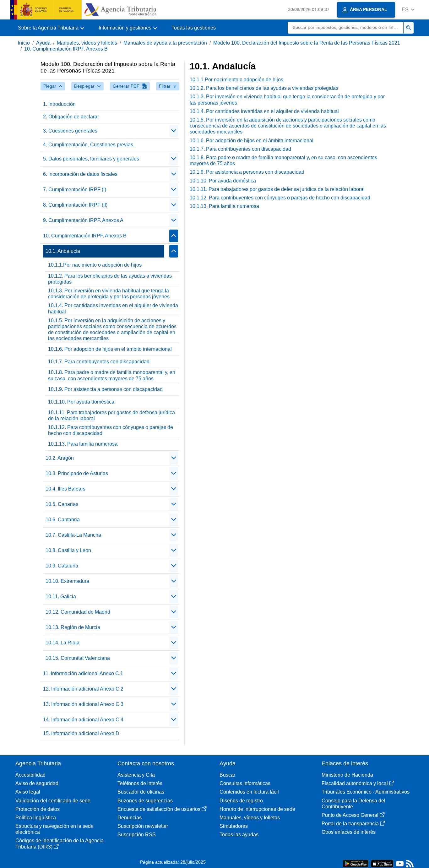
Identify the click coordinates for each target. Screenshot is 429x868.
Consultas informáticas (245, 783)
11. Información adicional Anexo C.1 (83, 673)
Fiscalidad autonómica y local (355, 783)
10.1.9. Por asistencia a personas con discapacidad (105, 389)
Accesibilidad (30, 775)
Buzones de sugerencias (145, 800)
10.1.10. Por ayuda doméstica (81, 401)
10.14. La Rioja (62, 642)
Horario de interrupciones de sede (257, 809)
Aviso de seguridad (36, 783)
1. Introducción (59, 104)
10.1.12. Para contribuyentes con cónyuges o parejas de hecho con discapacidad (110, 430)
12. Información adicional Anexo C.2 (83, 689)
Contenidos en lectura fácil (249, 792)
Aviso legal (27, 792)
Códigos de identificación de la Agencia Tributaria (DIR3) (59, 843)
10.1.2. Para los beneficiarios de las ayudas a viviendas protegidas (110, 279)
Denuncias (129, 817)
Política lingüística (35, 817)
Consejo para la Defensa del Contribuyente (353, 803)
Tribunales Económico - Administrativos (366, 792)
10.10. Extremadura (67, 581)
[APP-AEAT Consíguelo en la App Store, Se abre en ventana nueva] (382, 863)
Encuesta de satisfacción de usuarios (158, 809)
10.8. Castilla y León (68, 550)
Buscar (227, 775)
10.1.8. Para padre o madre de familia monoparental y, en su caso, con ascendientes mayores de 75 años (111, 375)
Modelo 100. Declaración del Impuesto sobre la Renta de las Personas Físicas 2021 (306, 43)
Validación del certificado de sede (52, 800)
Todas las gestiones (193, 27)
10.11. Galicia (61, 596)
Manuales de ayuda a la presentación (165, 43)
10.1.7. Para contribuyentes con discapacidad (98, 361)
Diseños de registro (241, 800)
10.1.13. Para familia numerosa (82, 444)
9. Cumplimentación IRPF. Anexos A (83, 220)
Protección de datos (37, 809)
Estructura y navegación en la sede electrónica (54, 829)
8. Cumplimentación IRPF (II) (75, 205)
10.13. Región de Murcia (73, 627)
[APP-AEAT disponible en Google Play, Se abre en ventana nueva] (355, 863)
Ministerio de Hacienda (347, 775)
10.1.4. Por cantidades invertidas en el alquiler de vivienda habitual (113, 308)
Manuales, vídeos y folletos (87, 43)
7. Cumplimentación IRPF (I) (74, 189)
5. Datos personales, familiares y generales (91, 158)
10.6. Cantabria (63, 519)
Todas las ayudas (239, 834)
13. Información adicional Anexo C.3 (83, 704)
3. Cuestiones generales (70, 130)
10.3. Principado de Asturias (77, 473)
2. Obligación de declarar (71, 116)
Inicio (24, 43)
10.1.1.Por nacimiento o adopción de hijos (95, 265)
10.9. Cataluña (62, 565)
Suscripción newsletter (142, 826)
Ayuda (43, 43)
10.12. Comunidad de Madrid (78, 612)
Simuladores (234, 826)
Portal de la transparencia (350, 823)
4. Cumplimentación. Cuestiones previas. (88, 144)
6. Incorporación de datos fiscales (80, 174)
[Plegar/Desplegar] (173, 131)
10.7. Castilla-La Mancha (73, 535)
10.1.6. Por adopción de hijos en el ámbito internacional (110, 349)
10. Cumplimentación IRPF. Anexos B (66, 49)
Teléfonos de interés (139, 783)
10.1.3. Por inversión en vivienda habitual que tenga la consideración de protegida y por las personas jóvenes (109, 293)
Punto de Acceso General (350, 815)
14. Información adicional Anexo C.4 (83, 719)
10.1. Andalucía (63, 251)
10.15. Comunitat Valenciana (78, 658)
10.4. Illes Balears (65, 488)
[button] (408, 10)
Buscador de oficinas (140, 792)
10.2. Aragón (60, 458)
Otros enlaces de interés (349, 832)
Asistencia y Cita (136, 775)
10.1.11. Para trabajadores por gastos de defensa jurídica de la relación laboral (111, 415)
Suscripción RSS (136, 834)
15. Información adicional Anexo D (81, 733)
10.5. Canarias (62, 504)
